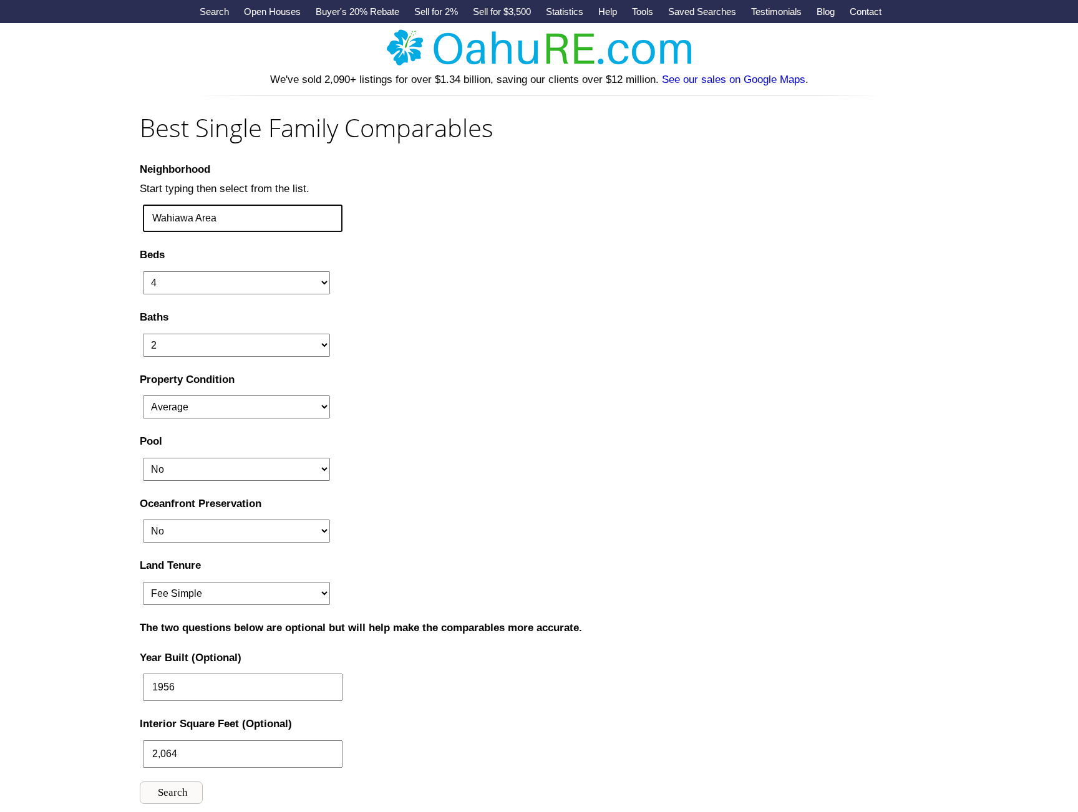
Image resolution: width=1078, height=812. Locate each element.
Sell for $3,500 (502, 11)
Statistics (564, 11)
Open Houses (272, 11)
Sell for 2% (436, 11)
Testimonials (776, 11)
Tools (642, 11)
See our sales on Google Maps (733, 79)
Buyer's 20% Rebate (357, 11)
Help (607, 11)
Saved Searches (702, 11)
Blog (826, 11)
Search (214, 11)
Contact (865, 11)
